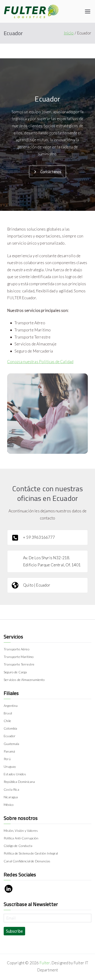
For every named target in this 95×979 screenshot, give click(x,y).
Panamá (9, 751)
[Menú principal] (87, 11)
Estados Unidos (15, 774)
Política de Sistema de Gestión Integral (31, 853)
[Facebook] (8, 889)
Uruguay (10, 766)
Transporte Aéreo (17, 649)
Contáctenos (51, 172)
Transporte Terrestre (19, 664)
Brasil (8, 713)
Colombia (10, 728)
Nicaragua (11, 797)
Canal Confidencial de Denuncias (27, 861)
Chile (7, 721)
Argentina (11, 706)
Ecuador (9, 736)
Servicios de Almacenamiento (24, 680)
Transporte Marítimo (19, 657)
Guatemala (11, 744)
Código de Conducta (18, 846)
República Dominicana (19, 782)
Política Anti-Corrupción (21, 838)
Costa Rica (11, 789)
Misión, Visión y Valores (21, 830)
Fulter (44, 962)
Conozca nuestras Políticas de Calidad (40, 361)
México (9, 805)
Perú (7, 759)
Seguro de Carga (15, 672)
